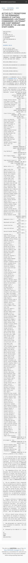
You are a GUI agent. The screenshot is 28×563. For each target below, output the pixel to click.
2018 (17, 8)
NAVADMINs (10, 8)
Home (3, 8)
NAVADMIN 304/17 (12, 78)
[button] (26, 2)
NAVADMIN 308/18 (7, 45)
